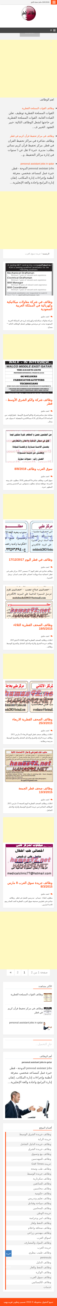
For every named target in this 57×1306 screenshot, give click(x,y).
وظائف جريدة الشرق (39, 1149)
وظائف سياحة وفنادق (39, 1203)
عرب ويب (8, 1302)
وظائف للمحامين (42, 1208)
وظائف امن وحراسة (40, 1218)
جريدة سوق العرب (45, 265)
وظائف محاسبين (42, 1188)
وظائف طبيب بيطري (40, 1252)
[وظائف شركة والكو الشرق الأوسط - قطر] (29, 377)
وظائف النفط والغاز (40, 1267)
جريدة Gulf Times (41, 1163)
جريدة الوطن (44, 1213)
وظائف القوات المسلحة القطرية (38, 108)
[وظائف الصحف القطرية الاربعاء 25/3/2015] (29, 696)
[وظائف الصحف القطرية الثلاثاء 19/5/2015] (29, 602)
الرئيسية (45, 254)
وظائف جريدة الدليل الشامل (35, 1144)
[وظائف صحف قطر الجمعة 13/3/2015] (29, 765)
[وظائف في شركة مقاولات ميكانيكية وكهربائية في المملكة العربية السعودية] (29, 279)
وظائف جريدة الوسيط (39, 1173)
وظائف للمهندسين (41, 1158)
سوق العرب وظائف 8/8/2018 (33, 469)
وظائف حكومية (43, 1193)
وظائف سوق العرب (40, 1277)
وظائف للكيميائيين (41, 1282)
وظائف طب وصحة (41, 1168)
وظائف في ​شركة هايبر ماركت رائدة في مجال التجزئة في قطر (28, 2)
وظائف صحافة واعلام (39, 1228)
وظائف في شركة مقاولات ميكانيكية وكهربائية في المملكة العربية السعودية (29, 305)
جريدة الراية (47, 588)
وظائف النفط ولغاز (41, 1223)
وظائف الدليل (43, 1262)
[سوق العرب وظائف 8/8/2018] (29, 446)
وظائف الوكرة (43, 1272)
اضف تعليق (45, 317)
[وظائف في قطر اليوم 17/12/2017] (29, 536)
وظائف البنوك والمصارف (37, 1242)
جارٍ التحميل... (44, 1044)
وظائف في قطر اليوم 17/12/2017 (30, 559)
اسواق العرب (44, 1237)
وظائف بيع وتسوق (41, 1154)
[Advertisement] (28, 69)
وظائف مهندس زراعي (39, 1232)
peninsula (45, 1257)
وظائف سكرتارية (42, 1178)
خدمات (47, 1287)
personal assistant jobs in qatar (37, 163)
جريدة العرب (44, 1247)
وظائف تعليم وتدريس (39, 1198)
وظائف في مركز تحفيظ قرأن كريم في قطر (32, 136)
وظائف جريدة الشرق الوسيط (35, 1134)
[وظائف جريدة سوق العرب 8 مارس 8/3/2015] (29, 860)
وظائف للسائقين (42, 1183)
